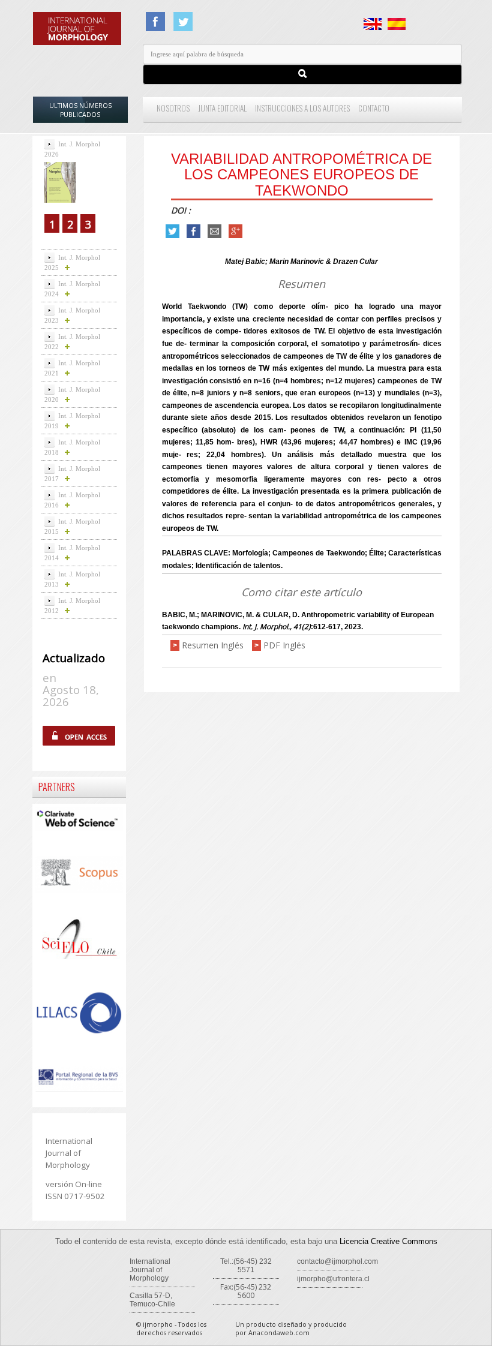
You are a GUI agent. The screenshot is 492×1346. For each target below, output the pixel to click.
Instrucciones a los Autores (302, 108)
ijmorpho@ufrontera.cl (333, 1279)
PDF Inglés (284, 645)
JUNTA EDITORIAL (222, 108)
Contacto (373, 108)
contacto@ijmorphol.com (337, 1261)
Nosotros (173, 108)
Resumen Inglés (213, 645)
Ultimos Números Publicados (80, 110)
